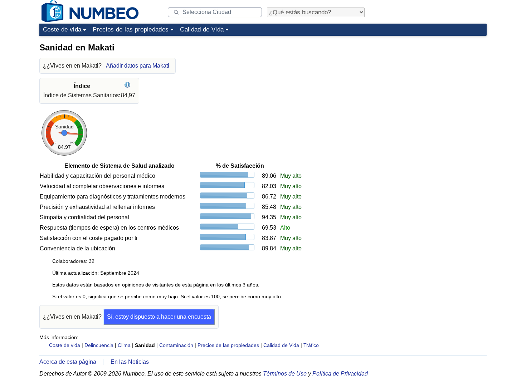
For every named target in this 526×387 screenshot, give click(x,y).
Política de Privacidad (340, 374)
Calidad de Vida (202, 29)
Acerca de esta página (67, 362)
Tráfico (311, 345)
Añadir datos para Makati (137, 66)
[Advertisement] (433, 83)
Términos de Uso (285, 374)
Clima (124, 345)
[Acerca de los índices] (128, 86)
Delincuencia (98, 345)
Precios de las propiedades (131, 29)
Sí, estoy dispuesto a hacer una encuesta (159, 317)
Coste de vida (62, 29)
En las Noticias (130, 362)
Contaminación (176, 345)
